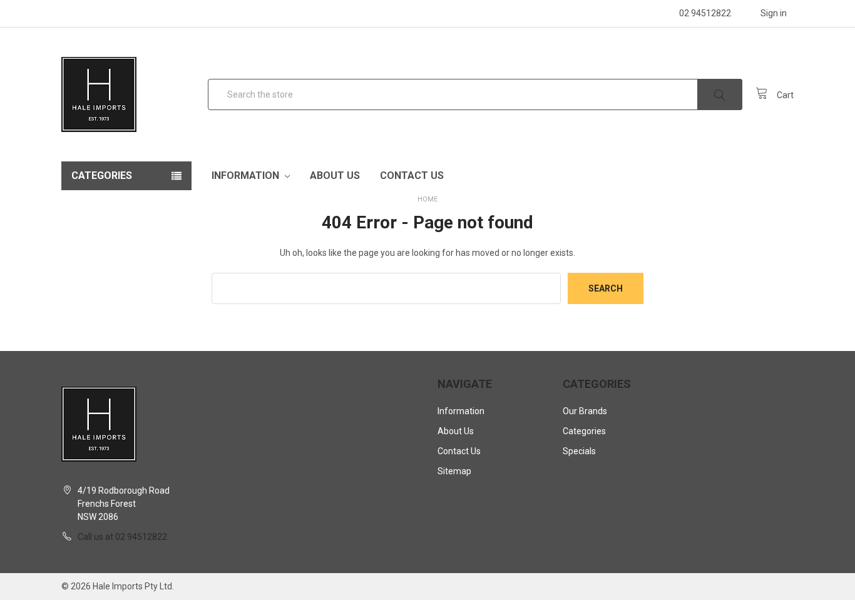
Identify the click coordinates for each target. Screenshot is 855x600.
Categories (584, 431)
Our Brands (585, 411)
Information (247, 175)
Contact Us (412, 175)
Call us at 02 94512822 (122, 537)
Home (427, 199)
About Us (335, 175)
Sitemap (454, 471)
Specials (579, 451)
